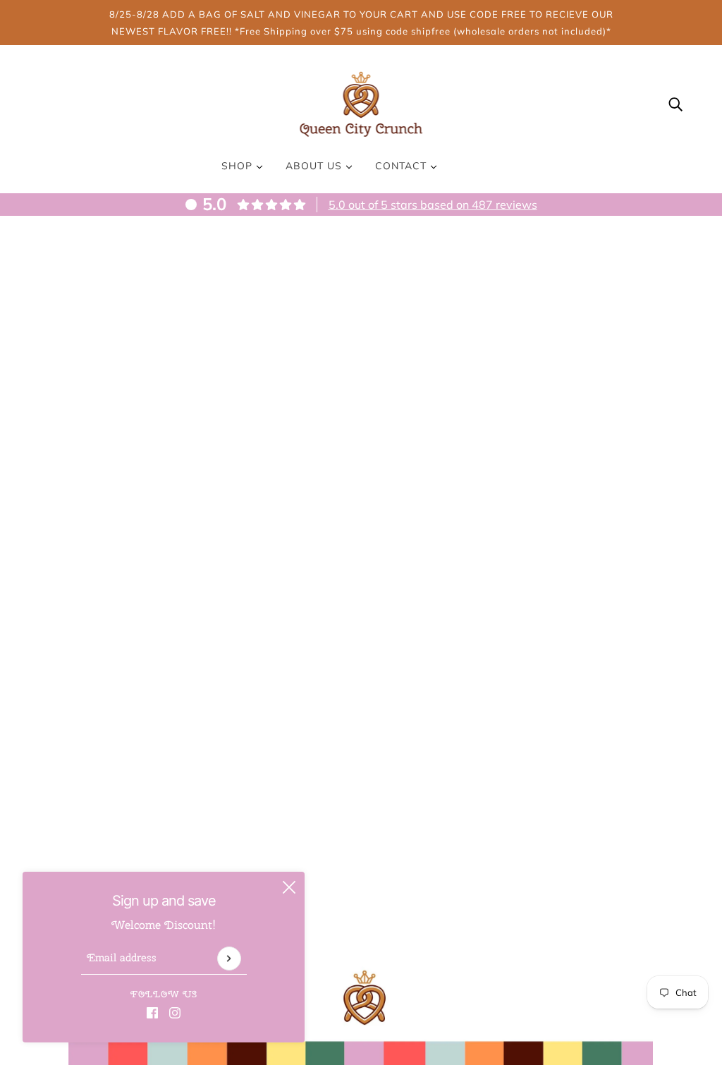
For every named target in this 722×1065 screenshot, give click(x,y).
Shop (238, 165)
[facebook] (152, 1011)
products (486, 405)
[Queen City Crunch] (361, 103)
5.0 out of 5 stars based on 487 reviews (433, 204)
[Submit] (229, 958)
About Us (315, 165)
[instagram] (175, 1011)
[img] (675, 103)
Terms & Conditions (525, 955)
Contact (402, 165)
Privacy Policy (511, 938)
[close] (289, 887)
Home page (320, 405)
